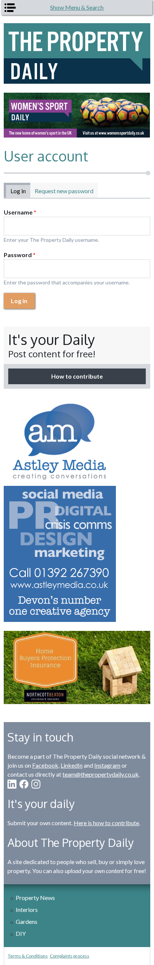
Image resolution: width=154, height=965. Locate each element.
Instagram (107, 765)
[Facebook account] (23, 784)
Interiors (27, 909)
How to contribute (77, 376)
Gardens (26, 921)
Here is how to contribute (106, 822)
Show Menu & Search (77, 7)
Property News (35, 897)
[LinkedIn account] (11, 784)
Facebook (45, 765)
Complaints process (69, 956)
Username (20, 212)
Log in (20, 190)
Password (20, 254)
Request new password (64, 190)
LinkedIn (72, 765)
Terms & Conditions (28, 956)
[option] (77, 115)
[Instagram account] (35, 784)
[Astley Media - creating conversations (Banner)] (77, 510)
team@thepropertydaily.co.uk (100, 774)
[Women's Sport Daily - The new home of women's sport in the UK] (77, 115)
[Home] (77, 53)
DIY (21, 933)
